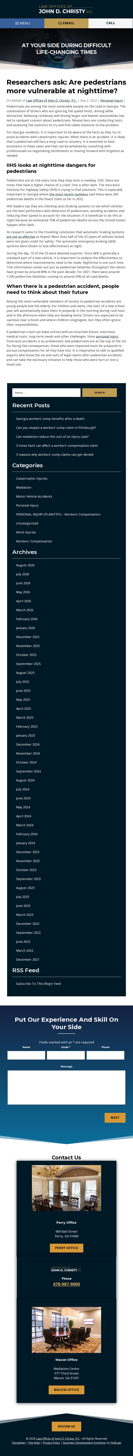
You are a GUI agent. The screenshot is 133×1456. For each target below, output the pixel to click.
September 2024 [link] (28, 771)
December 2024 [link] (27, 744)
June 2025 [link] (23, 691)
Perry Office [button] (66, 1248)
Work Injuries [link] (26, 532)
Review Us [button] (66, 1426)
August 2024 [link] (25, 780)
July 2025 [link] (22, 682)
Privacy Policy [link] (51, 1443)
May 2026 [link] (23, 592)
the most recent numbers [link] (68, 194)
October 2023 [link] (26, 870)
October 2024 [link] (26, 762)
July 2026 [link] (22, 574)
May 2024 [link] (23, 807)
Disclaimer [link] (18, 1443)
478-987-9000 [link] (66, 1284)
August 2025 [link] (25, 673)
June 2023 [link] (23, 906)
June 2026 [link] (23, 583)
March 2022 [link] (24, 950)
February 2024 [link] (26, 834)
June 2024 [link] (23, 798)
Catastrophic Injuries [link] (31, 478)
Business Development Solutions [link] (84, 1443)
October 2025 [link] (26, 655)
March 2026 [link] (24, 610)
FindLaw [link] (115, 1443)
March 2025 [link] (24, 717)
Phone (105, 1047)
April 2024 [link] (23, 816)
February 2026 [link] (26, 619)
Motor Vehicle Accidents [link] (34, 496)
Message (66, 1066)
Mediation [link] (23, 487)
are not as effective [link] (21, 237)
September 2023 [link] (28, 879)
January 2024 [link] (25, 843)
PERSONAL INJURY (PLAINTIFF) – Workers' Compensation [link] (58, 514)
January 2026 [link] (25, 628)
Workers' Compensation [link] (34, 541)
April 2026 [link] (23, 601)
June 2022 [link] (23, 941)
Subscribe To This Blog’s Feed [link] (38, 984)
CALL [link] (110, 23)
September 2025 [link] (28, 664)
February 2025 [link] (26, 726)
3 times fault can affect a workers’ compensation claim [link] (57, 445)
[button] (22, 22)
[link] (66, 9)
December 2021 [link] (27, 959)
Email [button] (69, 23)
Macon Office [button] (66, 1390)
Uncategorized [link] (27, 523)
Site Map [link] (34, 1443)
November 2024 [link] (28, 753)
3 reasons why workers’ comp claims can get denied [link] (54, 454)
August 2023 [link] (25, 888)
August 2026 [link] (25, 565)
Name (26, 1047)
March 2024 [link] (24, 825)
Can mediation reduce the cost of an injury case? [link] (52, 436)
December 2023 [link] (27, 852)
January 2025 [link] (25, 735)
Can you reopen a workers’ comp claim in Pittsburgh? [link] (56, 428)
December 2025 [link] (27, 637)
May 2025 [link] (23, 699)
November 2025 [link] (28, 646)
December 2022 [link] (27, 924)
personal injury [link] (107, 336)
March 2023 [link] (24, 915)
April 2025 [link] (23, 708)
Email (65, 1047)
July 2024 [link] (22, 789)
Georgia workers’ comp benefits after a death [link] (50, 419)
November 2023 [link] (28, 861)
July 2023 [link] (22, 897)
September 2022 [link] (28, 933)
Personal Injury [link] (111, 100)
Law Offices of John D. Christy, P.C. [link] (51, 100)
